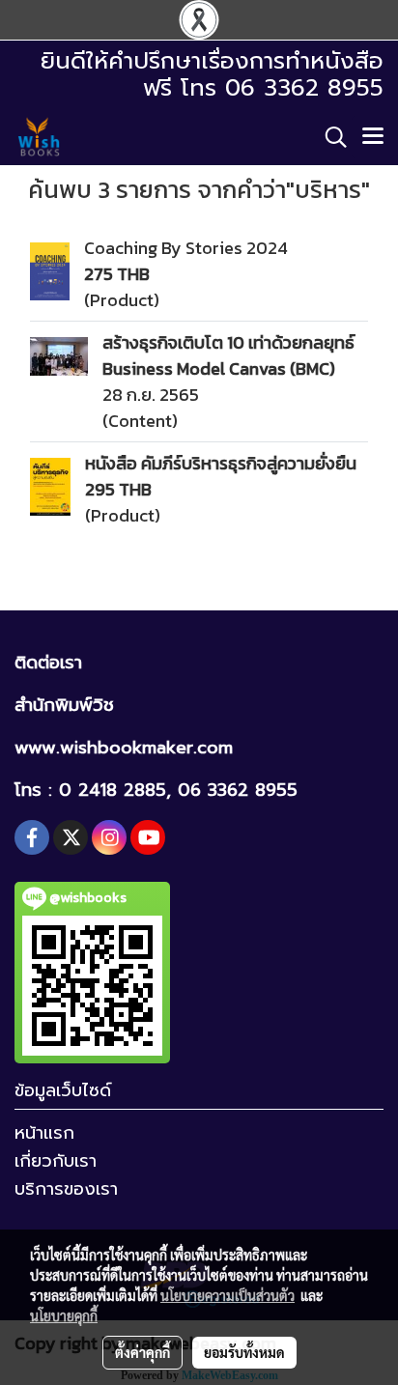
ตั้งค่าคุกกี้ (142, 1352)
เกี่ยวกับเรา (55, 1160)
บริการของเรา (66, 1188)
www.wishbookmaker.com (123, 747)
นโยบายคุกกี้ (64, 1315)
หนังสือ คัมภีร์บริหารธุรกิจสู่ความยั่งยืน (220, 463)
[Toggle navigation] (373, 137)
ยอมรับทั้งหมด (244, 1352)
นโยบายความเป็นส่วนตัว (227, 1295)
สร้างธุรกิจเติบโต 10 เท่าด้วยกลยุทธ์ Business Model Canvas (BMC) (228, 355)
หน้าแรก (44, 1132)
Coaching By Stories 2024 (186, 248)
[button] (329, 137)
